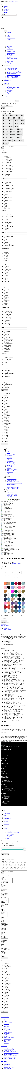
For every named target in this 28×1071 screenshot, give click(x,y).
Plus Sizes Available (10, 226)
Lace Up (7, 239)
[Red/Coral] (8, 607)
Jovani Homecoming (11, 484)
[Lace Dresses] (5, 889)
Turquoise (7, 405)
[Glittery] (2, 905)
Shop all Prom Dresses (12, 494)
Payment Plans (7, 818)
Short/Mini (7, 320)
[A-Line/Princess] (4, 939)
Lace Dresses (8, 187)
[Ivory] (8, 595)
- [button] (4, 450)
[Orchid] (12, 603)
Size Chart (3, 624)
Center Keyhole (9, 217)
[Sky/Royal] (8, 611)
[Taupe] (12, 611)
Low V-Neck (8, 337)
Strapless (7, 348)
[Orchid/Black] (16, 603)
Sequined (7, 300)
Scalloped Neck (9, 343)
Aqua (6, 403)
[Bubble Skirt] (5, 892)
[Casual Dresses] (6, 881)
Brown (6, 435)
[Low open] (5, 902)
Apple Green (8, 399)
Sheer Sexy (7, 199)
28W (13, 135)
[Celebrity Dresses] (5, 893)
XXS (13, 137)
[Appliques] (4, 912)
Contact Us (6, 780)
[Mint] (16, 595)
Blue (6, 409)
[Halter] (4, 933)
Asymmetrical (8, 312)
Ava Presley (9, 457)
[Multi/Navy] (5, 599)
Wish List (6, 6)
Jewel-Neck (8, 336)
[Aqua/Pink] (5, 587)
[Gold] (8, 583)
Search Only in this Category (9, 103)
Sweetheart (7, 349)
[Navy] (19, 599)
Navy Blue (7, 411)
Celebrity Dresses (9, 216)
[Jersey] (3, 922)
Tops (6, 205)
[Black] (8, 587)
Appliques (7, 264)
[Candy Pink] (23, 587)
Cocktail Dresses (9, 160)
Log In (5, 12)
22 (11, 123)
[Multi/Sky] (16, 599)
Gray (6, 438)
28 (5, 126)
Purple (6, 412)
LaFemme (9, 468)
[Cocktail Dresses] (6, 882)
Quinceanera (8, 172)
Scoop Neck (8, 345)
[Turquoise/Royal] (19, 611)
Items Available (7, 629)
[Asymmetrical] (4, 927)
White (6, 441)
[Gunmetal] (5, 595)
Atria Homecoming (11, 480)
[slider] (24, 849)
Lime (6, 402)
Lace (6, 277)
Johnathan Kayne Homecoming (14, 483)
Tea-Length (8, 323)
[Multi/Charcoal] (23, 595)
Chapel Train (8, 314)
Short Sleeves (8, 375)
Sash (6, 280)
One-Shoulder (8, 340)
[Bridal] (6, 878)
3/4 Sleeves (7, 370)
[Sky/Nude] (5, 611)
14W (6, 129)
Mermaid (7, 360)
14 (11, 121)
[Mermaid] (4, 941)
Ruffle (6, 278)
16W (13, 129)
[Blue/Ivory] (12, 587)
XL (21, 140)
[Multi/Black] (19, 595)
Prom (5, 810)
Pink (6, 418)
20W (6, 132)
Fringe (6, 275)
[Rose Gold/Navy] (16, 607)
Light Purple (8, 415)
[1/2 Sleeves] (5, 946)
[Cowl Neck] (4, 932)
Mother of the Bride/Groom (11, 169)
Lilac (6, 414)
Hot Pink (7, 420)
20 (5, 123)
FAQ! (5, 816)
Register (5, 10)
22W (13, 132)
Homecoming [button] (7, 476)
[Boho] (5, 886)
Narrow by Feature (7, 150)
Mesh (6, 295)
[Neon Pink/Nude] (5, 603)
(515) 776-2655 (14, 1)
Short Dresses (8, 200)
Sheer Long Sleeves (9, 373)
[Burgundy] (19, 583)
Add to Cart (3, 621)
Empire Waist (8, 359)
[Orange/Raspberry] (16, 583)
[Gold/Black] (23, 591)
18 (23, 121)
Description (6, 628)
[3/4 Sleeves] (5, 947)
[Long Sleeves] (5, 948)
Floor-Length (8, 317)
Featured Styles (10, 496)
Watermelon (8, 423)
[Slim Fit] (4, 943)
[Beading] (4, 913)
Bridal (6, 156)
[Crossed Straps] (5, 900)
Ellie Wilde (9, 458)
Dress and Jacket (9, 185)
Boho (6, 184)
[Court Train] (4, 929)
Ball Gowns (8, 182)
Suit (6, 203)
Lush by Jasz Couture (12, 469)
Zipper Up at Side (9, 245)
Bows (6, 267)
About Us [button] (6, 828)
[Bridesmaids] (6, 880)
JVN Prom (9, 466)
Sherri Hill (9, 474)
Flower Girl (8, 165)
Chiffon (7, 289)
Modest (7, 193)
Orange (7, 427)
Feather (7, 272)
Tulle (6, 304)
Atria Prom (9, 455)
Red (6, 426)
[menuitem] (15, 6)
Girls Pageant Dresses (10, 166)
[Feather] (3, 921)
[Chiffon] (3, 920)
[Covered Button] (5, 898)
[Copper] (5, 591)
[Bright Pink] (19, 587)
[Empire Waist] (4, 940)
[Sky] (23, 607)
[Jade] (12, 595)
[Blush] (16, 587)
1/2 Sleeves (7, 369)
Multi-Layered (8, 222)
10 (21, 118)
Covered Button (9, 236)
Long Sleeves (8, 372)
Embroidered (8, 270)
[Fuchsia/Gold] (19, 591)
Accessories (6, 821)
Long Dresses (8, 191)
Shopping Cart (7, 9)
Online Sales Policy (8, 788)
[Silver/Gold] (23, 611)
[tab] (15, 461)
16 (17, 121)
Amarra (8, 453)
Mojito (6, 397)
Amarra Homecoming (12, 479)
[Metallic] (2, 906)
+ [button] (4, 477)
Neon (6, 255)
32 (17, 126)
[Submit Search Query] (17, 841)
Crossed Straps (8, 238)
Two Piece (7, 208)
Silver (6, 439)
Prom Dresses (8, 171)
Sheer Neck (8, 346)
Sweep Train (8, 321)
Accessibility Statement (9, 790)
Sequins (7, 281)
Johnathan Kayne (11, 462)
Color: (2, 579)
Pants (6, 194)
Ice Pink (7, 417)
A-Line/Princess (9, 357)
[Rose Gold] (12, 607)
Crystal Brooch (8, 269)
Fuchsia (7, 421)
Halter (6, 333)
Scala (8, 473)
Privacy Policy (7, 789)
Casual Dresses (8, 159)
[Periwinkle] (23, 603)
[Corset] (5, 896)
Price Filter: (6, 105)
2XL (6, 143)
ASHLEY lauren (11, 454)
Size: (2, 568)
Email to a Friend (5, 625)
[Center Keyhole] (5, 894)
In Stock (18, 563)
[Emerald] (16, 591)
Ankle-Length (8, 311)
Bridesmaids (8, 157)
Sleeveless (7, 376)
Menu (2, 28)
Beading (7, 266)
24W (20, 132)
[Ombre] (2, 909)
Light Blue (7, 406)
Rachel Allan (10, 472)
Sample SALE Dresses (12, 495)
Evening (7, 163)
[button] (5, 31)
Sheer (6, 242)
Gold (6, 433)
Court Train (8, 315)
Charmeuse (7, 288)
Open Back (7, 223)
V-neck (7, 351)
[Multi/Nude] (8, 599)
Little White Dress (9, 190)
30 (11, 126)
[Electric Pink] (12, 591)
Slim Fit (7, 362)
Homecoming (8, 168)
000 (6, 115)
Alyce (8, 451)
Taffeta (6, 303)
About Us (6, 786)
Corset (6, 219)
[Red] (5, 607)
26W (6, 135)
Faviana (8, 459)
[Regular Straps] (4, 954)
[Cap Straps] (4, 952)
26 (23, 123)
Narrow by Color (7, 393)
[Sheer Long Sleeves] (5, 949)
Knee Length (8, 318)
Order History (7, 797)
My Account (6, 8)
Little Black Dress (9, 188)
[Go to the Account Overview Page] (1, 4)
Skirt (6, 202)
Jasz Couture (10, 461)
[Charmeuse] (3, 919)
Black (6, 436)
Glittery (7, 252)
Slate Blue (7, 408)
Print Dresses (8, 196)
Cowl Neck (8, 331)
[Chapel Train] (4, 928)
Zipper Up (7, 244)
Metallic (7, 253)
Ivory (6, 430)
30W (20, 135)
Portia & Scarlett (10, 470)
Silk (6, 301)
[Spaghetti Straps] (4, 955)
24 (17, 123)
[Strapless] (4, 956)
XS (20, 137)
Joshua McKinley (11, 463)
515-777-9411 (4, 776)
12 (5, 121)
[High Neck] (4, 935)
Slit (6, 229)
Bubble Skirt (8, 214)
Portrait (7, 342)
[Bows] (4, 914)
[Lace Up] (5, 901)
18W (20, 129)
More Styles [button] (6, 489)
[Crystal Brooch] (4, 916)
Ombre (6, 256)
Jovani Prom (9, 465)
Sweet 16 (7, 175)
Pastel (6, 258)
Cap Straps (7, 383)
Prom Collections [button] (8, 448)
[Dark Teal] (8, 591)
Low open (7, 241)
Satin (6, 298)
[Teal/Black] (16, 611)
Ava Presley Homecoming (13, 481)
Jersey (6, 292)
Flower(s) (7, 274)
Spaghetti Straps (9, 386)
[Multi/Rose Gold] (12, 599)
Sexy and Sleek (8, 197)
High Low (7, 220)
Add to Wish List (4, 622)
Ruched (7, 228)
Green (6, 400)
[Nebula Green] (23, 599)
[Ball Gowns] (5, 885)
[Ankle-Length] (4, 925)
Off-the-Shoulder (9, 339)
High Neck (7, 334)
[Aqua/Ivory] (23, 583)
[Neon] (2, 908)
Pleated (7, 225)
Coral (6, 429)
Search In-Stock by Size (8, 111)
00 (12, 115)
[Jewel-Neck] (4, 936)
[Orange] (8, 603)
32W (6, 137)
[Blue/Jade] (12, 583)
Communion (8, 162)
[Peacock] (19, 603)
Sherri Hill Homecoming (12, 488)
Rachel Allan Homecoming (13, 487)
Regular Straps (8, 384)
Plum (6, 424)
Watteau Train (8, 325)
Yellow (7, 396)
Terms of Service (8, 781)
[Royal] (19, 607)
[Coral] (5, 583)
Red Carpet (7, 174)
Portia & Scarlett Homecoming (14, 485)
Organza (7, 297)
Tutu (6, 206)
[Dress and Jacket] (5, 888)
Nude (6, 432)
